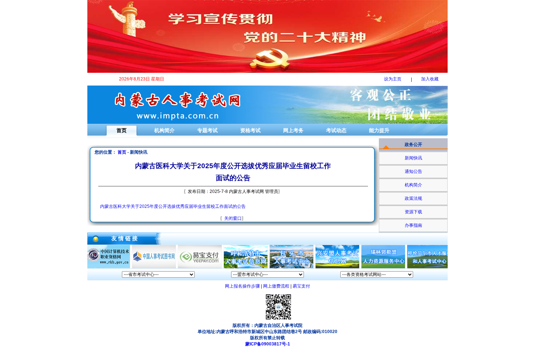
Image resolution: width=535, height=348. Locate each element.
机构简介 (164, 130)
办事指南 (413, 225)
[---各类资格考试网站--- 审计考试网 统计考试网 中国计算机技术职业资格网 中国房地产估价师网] (376, 274)
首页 (121, 130)
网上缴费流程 (276, 286)
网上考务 (293, 130)
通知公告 (413, 171)
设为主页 (392, 79)
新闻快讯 (413, 158)
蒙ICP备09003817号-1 (267, 344)
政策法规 (413, 198)
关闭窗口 (233, 218)
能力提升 (379, 130)
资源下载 (413, 211)
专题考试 (207, 130)
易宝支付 (301, 286)
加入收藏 (430, 79)
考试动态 (336, 130)
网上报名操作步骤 (242, 286)
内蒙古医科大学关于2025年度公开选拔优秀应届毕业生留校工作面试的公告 (173, 206)
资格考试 (250, 130)
